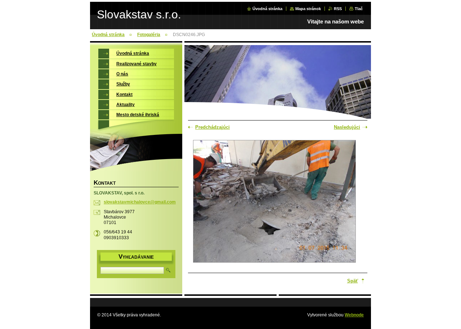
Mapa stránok (308, 8)
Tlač (359, 8)
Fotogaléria (148, 34)
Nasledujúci (347, 127)
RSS (338, 8)
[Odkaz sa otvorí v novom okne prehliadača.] (274, 202)
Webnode (354, 315)
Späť (352, 281)
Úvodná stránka (267, 8)
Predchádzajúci (212, 127)
